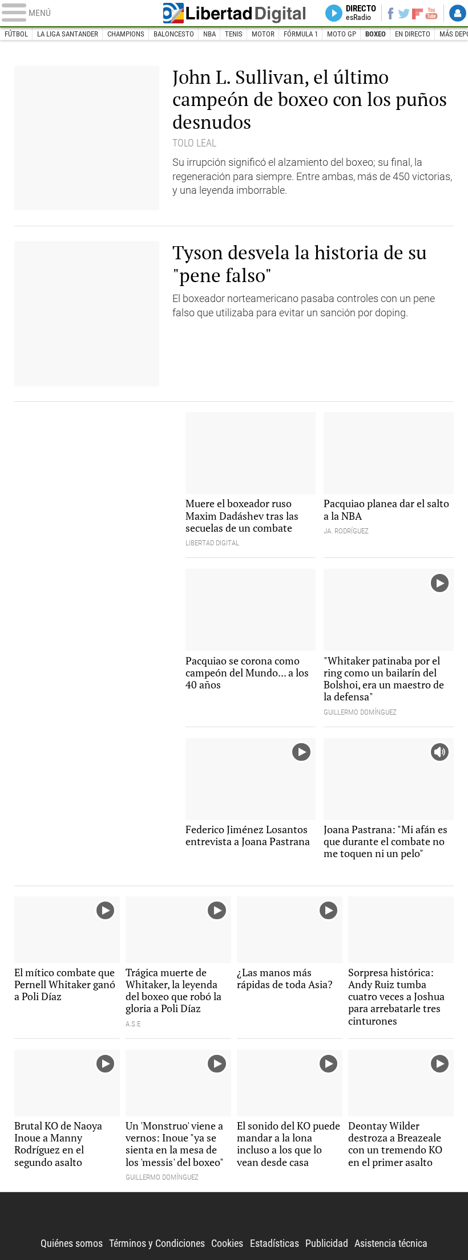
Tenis (234, 34)
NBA (209, 34)
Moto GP (341, 34)
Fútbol (16, 34)
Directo (361, 13)
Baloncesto (174, 34)
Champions (125, 34)
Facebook (390, 13)
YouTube (431, 13)
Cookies (227, 1243)
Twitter (404, 13)
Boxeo (375, 34)
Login (457, 13)
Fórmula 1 (301, 34)
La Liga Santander (67, 34)
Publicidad (326, 1243)
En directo (412, 34)
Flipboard (417, 13)
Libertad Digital (234, 13)
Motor (263, 34)
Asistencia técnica (390, 1243)
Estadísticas (274, 1243)
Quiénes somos (72, 1243)
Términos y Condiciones (157, 1243)
